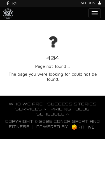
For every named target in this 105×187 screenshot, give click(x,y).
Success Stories (72, 103)
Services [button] (29, 108)
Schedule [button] (51, 113)
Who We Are (26, 103)
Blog (83, 108)
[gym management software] (83, 127)
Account (89, 3)
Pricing (61, 108)
